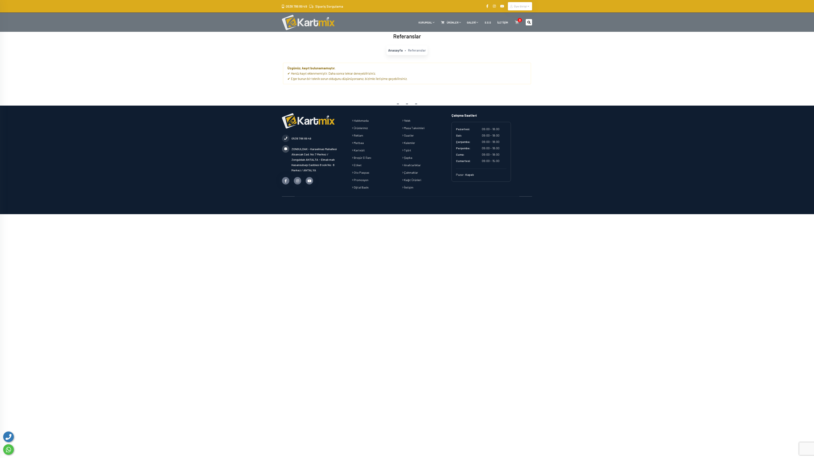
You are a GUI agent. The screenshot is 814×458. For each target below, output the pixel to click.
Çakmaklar (410, 172)
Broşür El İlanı (362, 157)
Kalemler (409, 143)
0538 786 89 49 (296, 6)
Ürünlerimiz (360, 128)
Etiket (357, 165)
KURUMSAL (425, 22)
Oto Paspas (361, 172)
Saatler (408, 135)
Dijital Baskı (361, 187)
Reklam (358, 135)
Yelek (406, 120)
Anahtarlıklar (412, 165)
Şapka (407, 157)
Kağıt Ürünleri (412, 180)
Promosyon (360, 180)
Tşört (407, 150)
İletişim (408, 187)
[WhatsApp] (8, 449)
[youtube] (502, 6)
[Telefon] (8, 436)
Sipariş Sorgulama (329, 6)
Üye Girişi (520, 6)
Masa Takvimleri (414, 128)
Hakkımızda (361, 120)
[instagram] (494, 6)
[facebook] (487, 6)
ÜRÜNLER (452, 22)
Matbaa (358, 143)
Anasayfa (395, 50)
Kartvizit (359, 150)
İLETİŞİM (502, 22)
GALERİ (471, 22)
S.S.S (488, 22)
